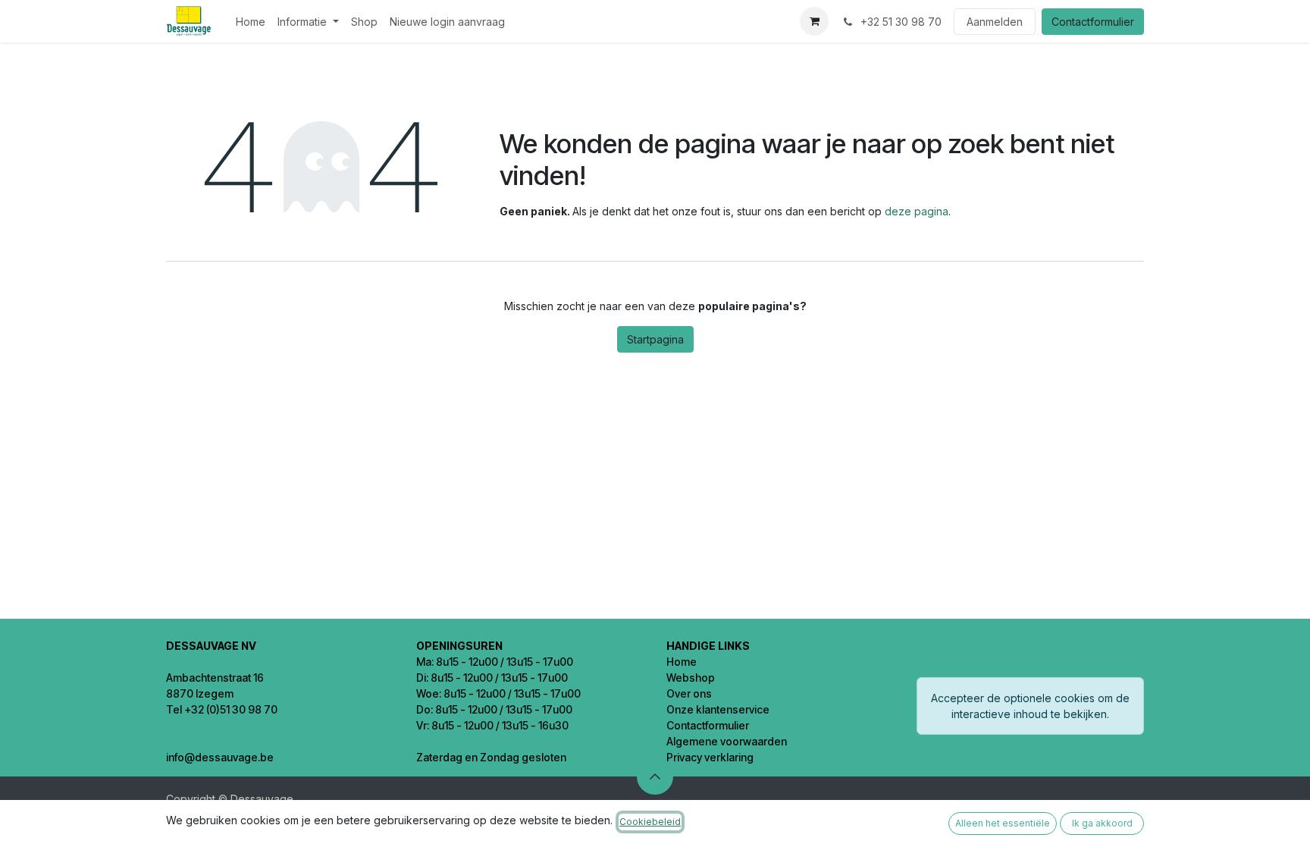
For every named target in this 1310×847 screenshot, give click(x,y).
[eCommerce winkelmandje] (814, 21)
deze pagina (916, 211)
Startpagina (655, 339)
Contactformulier (1092, 21)
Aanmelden (995, 21)
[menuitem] (250, 22)
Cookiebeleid (650, 821)
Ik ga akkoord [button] (1102, 823)
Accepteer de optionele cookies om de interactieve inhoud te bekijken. (1030, 706)
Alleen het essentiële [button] (1002, 823)
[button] (655, 776)
